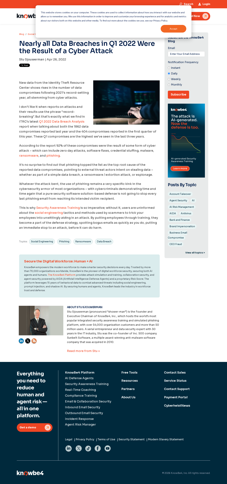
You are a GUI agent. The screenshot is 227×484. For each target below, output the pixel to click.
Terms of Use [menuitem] (106, 439)
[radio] (186, 68)
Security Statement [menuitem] (131, 439)
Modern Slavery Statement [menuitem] (166, 439)
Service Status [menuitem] (175, 381)
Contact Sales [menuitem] (175, 372)
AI (193, 200)
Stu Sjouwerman (31, 59)
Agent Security (178, 200)
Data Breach (104, 241)
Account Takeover (180, 194)
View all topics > (195, 252)
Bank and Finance (180, 219)
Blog (21, 34)
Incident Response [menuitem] (79, 419)
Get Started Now (188, 16)
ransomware (28, 155)
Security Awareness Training (58, 208)
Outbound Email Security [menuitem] (84, 413)
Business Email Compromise (177, 235)
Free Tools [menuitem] (129, 372)
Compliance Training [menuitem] (81, 395)
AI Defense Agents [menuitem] (79, 378)
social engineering (49, 213)
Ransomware (83, 241)
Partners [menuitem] (128, 389)
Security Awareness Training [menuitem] (87, 384)
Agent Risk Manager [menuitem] (80, 424)
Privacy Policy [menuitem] (85, 439)
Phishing (64, 241)
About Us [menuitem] (128, 397)
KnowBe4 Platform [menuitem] (79, 372)
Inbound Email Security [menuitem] (82, 407)
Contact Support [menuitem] (177, 389)
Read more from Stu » (83, 351)
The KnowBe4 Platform (61, 274)
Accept (173, 28)
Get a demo (28, 427)
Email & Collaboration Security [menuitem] (88, 401)
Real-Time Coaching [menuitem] (80, 390)
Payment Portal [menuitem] (176, 397)
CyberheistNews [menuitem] (177, 405)
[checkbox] (186, 76)
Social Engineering (42, 241)
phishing (53, 155)
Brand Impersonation (182, 226)
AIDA (173, 213)
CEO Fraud (176, 244)
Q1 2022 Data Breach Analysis (61, 121)
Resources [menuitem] (129, 381)
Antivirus (186, 213)
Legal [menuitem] (68, 439)
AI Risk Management (182, 206)
